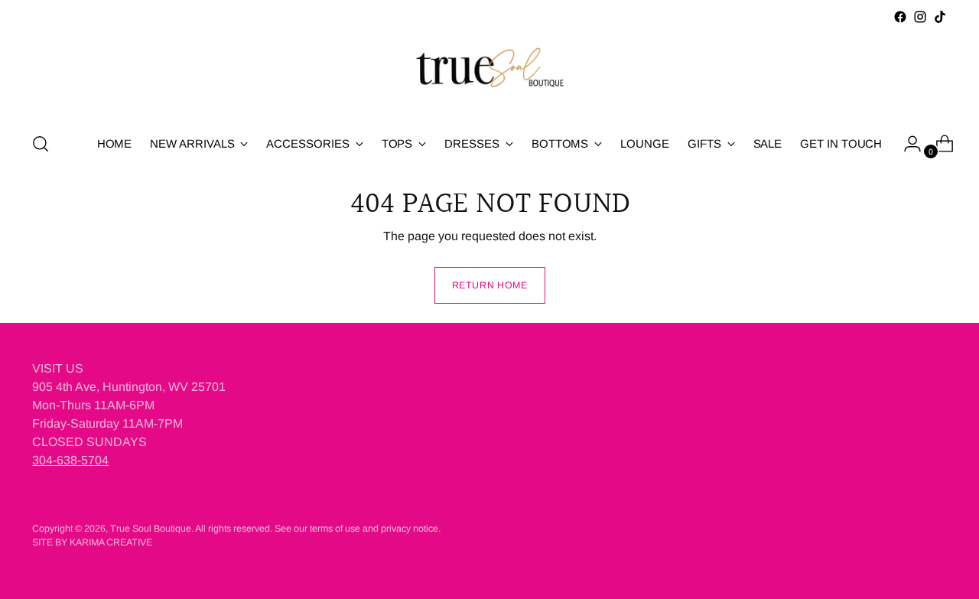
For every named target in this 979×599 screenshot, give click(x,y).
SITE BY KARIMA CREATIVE (92, 542)
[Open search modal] (40, 144)
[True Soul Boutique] (489, 73)
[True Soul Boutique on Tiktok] (940, 17)
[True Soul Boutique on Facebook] (900, 17)
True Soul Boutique (150, 528)
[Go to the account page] (906, 144)
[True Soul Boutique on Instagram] (920, 17)
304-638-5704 (70, 460)
